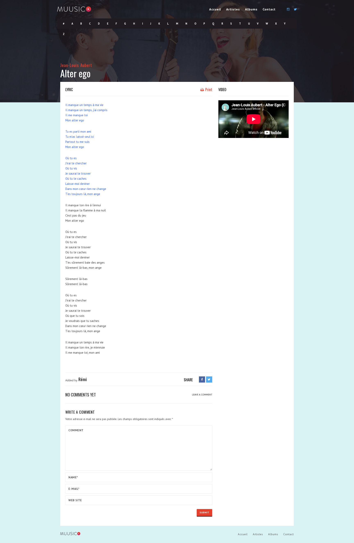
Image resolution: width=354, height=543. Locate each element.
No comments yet (80, 394)
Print (208, 89)
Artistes (233, 9)
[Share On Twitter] (209, 379)
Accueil (215, 9)
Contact (269, 9)
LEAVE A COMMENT (202, 394)
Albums (251, 9)
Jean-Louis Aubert (76, 65)
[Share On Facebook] (202, 379)
